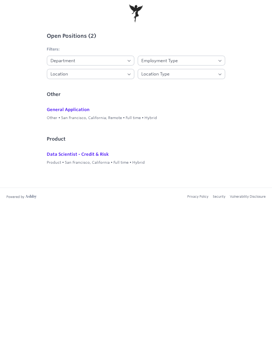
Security (219, 196)
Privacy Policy (198, 196)
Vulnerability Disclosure (248, 196)
